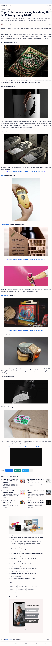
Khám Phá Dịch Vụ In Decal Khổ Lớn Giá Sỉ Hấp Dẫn (23, 573)
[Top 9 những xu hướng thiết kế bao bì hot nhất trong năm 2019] (48, 502)
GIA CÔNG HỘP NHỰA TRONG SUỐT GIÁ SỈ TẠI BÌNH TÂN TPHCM (27, 553)
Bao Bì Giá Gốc (7, 5)
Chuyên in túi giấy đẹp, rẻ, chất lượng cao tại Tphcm (24, 568)
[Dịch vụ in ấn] (19, 535)
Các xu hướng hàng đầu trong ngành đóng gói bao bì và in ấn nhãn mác (11, 481)
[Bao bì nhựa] (22, 547)
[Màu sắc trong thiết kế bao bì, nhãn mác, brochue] (22, 492)
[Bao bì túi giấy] (25, 566)
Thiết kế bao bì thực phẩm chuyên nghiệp (9, 501)
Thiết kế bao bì (5, 224)
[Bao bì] (18, 547)
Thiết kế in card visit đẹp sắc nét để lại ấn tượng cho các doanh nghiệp (27, 538)
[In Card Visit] (25, 535)
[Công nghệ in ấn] (19, 556)
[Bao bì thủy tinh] (19, 571)
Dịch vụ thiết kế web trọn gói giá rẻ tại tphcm (32, 171)
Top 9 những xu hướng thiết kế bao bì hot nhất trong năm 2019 (36, 501)
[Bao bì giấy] (19, 566)
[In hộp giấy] (19, 561)
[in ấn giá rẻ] (18, 576)
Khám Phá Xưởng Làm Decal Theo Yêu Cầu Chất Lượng (25, 558)
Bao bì (3, 175)
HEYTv (31, 1)
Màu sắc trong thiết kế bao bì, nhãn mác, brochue (10, 491)
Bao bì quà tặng (5, 295)
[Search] (50, 6)
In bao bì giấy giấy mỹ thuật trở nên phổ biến (22, 563)
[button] (48, 6)
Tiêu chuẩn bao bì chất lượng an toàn (20, 549)
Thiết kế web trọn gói (13, 171)
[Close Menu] (50, 1)
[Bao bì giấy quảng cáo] (21, 551)
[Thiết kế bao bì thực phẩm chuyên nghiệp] (22, 502)
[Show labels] (13, 592)
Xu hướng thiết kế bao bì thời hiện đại (36, 491)
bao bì (7, 263)
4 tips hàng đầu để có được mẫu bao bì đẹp (36, 480)
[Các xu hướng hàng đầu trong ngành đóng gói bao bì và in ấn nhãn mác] (22, 481)
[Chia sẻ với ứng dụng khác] (31, 470)
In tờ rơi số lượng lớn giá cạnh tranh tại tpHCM (23, 578)
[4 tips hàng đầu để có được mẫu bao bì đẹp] (48, 481)
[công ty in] (26, 556)
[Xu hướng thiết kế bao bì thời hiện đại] (48, 492)
